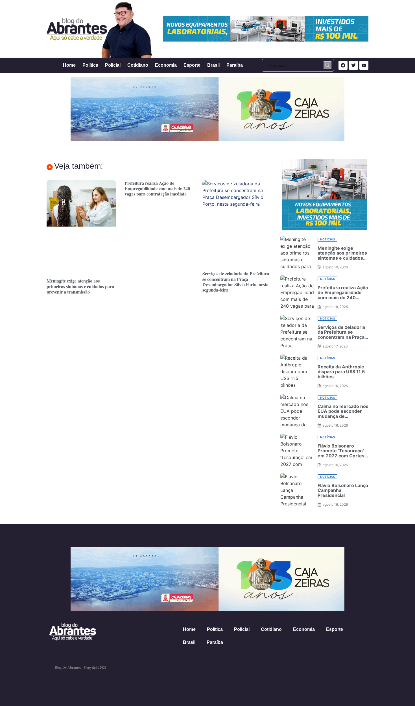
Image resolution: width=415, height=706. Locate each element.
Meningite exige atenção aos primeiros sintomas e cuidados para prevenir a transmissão (80, 286)
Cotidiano (137, 65)
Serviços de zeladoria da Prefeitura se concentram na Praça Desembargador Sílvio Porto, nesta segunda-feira (235, 281)
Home (69, 65)
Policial (113, 65)
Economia (166, 65)
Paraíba (234, 65)
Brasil (213, 65)
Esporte (192, 65)
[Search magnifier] (327, 65)
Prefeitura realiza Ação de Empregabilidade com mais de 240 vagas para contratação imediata (157, 188)
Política (90, 65)
